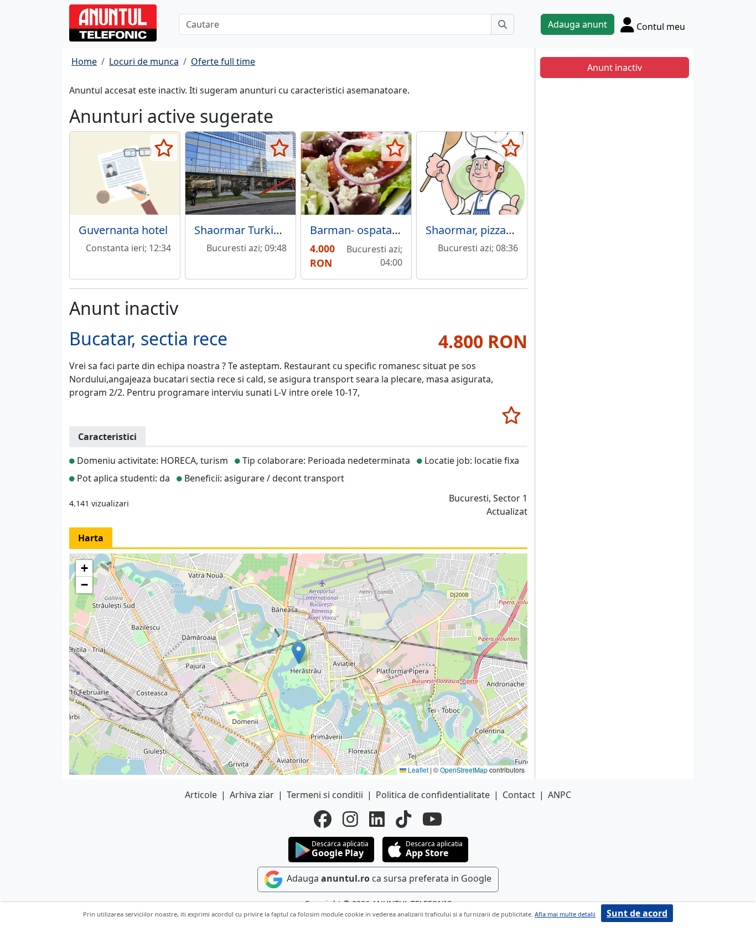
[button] (298, 652)
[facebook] (323, 819)
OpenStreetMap (464, 769)
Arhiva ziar (252, 795)
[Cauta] (502, 24)
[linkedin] (377, 819)
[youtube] (432, 819)
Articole (201, 795)
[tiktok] (403, 819)
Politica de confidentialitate (433, 795)
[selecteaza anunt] (163, 147)
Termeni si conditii (325, 795)
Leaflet (417, 769)
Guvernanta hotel (123, 229)
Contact (519, 795)
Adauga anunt (577, 24)
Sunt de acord (637, 913)
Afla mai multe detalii (565, 914)
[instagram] (350, 819)
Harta (90, 538)
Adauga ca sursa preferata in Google (387, 878)
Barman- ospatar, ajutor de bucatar (399, 229)
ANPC (559, 795)
